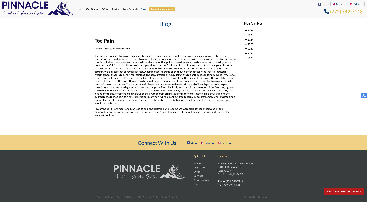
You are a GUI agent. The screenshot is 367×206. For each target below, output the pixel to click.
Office (105, 9)
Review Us (340, 4)
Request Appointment (162, 9)
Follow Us (357, 4)
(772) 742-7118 (346, 11)
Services (115, 9)
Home (80, 9)
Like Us (325, 4)
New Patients (130, 9)
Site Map (248, 197)
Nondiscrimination (261, 197)
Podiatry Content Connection (166, 197)
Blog (143, 9)
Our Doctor (92, 9)
